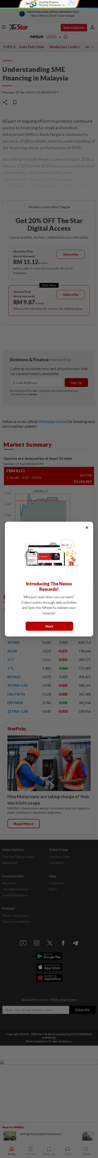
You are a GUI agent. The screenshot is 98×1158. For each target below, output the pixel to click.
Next (49, 626)
